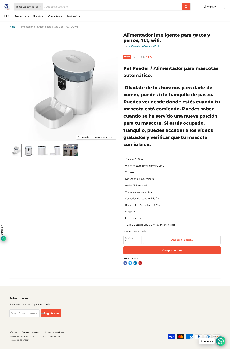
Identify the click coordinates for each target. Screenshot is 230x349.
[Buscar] (186, 6)
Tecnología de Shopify (19, 340)
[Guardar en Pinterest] (140, 263)
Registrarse (51, 313)
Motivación (73, 16)
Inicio (7, 16)
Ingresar (211, 6)
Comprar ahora (172, 250)
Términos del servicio (31, 332)
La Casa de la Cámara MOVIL (144, 46)
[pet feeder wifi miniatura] (15, 150)
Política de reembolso (54, 332)
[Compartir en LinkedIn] (135, 263)
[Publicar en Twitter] (130, 263)
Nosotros (38, 16)
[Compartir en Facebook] (125, 263)
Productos (21, 16)
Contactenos (55, 16)
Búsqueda (14, 332)
